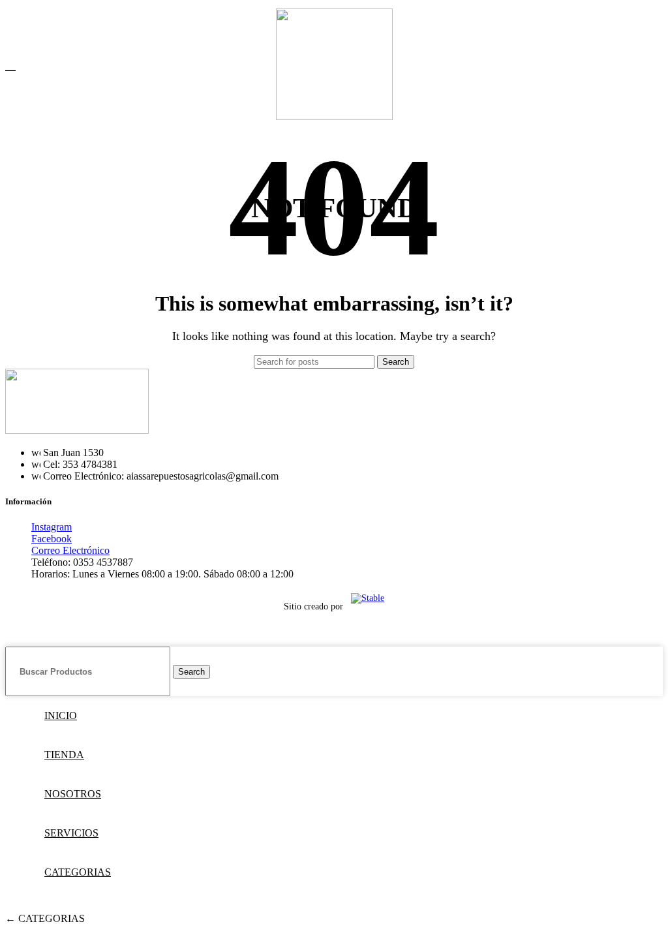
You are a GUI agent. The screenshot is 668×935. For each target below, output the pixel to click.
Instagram (51, 526)
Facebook (51, 538)
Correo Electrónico (70, 550)
